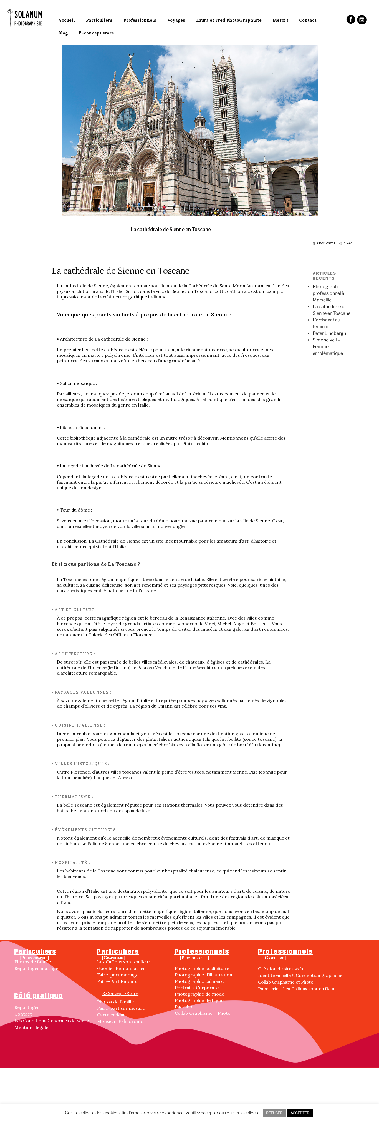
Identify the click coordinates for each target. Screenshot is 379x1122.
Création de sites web (280, 968)
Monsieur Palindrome (120, 1021)
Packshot (184, 1006)
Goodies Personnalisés (121, 968)
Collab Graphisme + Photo (203, 1013)
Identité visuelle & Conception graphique (300, 975)
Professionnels (139, 20)
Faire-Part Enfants (117, 981)
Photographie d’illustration (203, 975)
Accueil (66, 20)
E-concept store (96, 33)
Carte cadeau (111, 1015)
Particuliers (99, 20)
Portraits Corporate (197, 987)
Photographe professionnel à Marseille (328, 293)
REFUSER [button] (274, 1113)
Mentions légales (32, 1027)
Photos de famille (32, 961)
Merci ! (280, 20)
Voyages (176, 20)
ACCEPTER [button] (299, 1113)
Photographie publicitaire (202, 968)
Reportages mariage (36, 968)
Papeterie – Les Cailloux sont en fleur (296, 988)
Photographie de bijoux (199, 1000)
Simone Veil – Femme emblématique (328, 346)
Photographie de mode (199, 994)
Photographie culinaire (199, 981)
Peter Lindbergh (329, 333)
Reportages (26, 1007)
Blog (63, 33)
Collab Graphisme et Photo (286, 982)
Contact (308, 20)
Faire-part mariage (117, 975)
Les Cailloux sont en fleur (123, 961)
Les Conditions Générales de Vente (51, 1020)
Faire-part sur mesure (121, 1008)
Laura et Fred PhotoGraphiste (229, 20)
